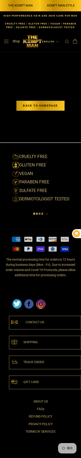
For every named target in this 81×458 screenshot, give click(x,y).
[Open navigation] (6, 41)
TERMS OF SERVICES (40, 431)
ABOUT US (40, 401)
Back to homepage (40, 105)
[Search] (67, 41)
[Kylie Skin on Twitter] (16, 300)
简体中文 (38, 214)
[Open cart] (75, 41)
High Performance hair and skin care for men (40, 15)
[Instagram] (40, 300)
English (48, 41)
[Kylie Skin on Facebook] (28, 300)
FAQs (40, 409)
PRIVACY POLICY (41, 424)
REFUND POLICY (40, 416)
